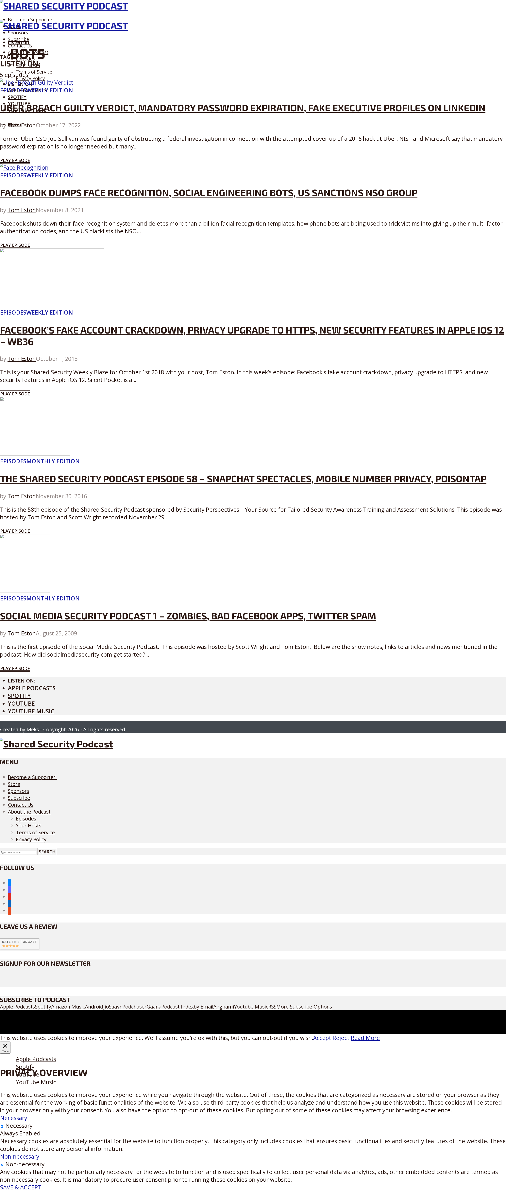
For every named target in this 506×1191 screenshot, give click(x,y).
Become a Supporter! (31, 19)
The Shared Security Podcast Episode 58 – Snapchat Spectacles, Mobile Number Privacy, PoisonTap (243, 478)
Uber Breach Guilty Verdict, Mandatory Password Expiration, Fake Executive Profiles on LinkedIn (242, 107)
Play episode (15, 160)
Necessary (18, 1125)
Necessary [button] (13, 1118)
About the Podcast (29, 811)
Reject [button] (340, 1038)
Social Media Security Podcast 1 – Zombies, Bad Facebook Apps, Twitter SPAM (188, 615)
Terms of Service (34, 71)
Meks (33, 729)
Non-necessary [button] (19, 1156)
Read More (365, 1038)
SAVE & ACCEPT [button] (20, 1187)
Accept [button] (322, 1038)
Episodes (13, 90)
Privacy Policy (30, 78)
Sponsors (18, 32)
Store (14, 784)
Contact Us (20, 804)
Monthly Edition (53, 461)
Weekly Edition (49, 90)
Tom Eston (22, 125)
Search (47, 852)
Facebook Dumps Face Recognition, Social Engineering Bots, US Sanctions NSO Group (208, 192)
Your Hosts (28, 825)
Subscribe (19, 797)
